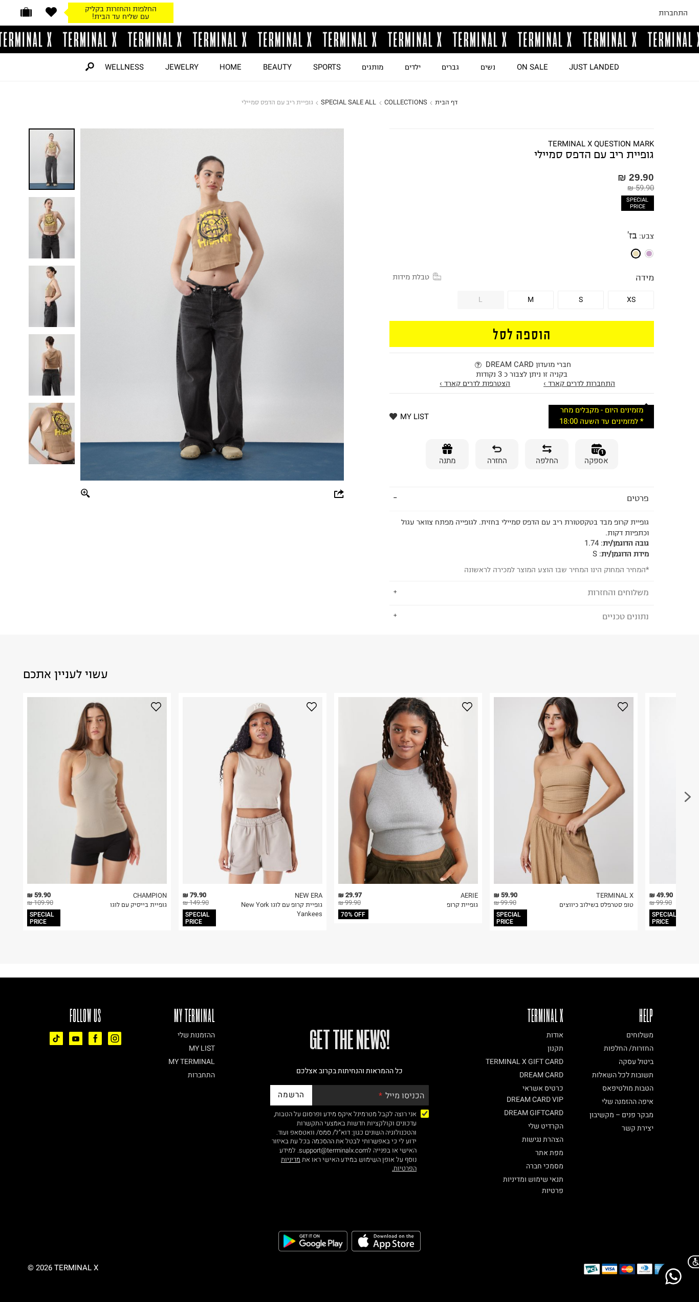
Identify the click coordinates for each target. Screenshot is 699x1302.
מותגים (372, 67)
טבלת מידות (410, 276)
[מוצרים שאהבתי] (51, 12)
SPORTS (327, 67)
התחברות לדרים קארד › (579, 383)
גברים (450, 67)
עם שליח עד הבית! (120, 16)
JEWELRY (182, 67)
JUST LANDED (594, 67)
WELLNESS (124, 67)
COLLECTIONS (405, 102)
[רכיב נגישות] (691, 1261)
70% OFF (353, 914)
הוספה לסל (522, 333)
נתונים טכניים (625, 616)
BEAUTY (277, 67)
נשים (487, 67)
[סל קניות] (26, 12)
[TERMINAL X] (349, 39)
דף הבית (446, 102)
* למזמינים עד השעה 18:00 (601, 421)
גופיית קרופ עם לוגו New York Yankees (281, 909)
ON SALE (532, 67)
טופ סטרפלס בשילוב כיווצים (596, 904)
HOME (231, 67)
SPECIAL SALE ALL (348, 102)
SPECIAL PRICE (637, 203)
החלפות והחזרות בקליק (121, 8)
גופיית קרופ (462, 904)
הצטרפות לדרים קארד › (475, 383)
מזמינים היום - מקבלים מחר (601, 410)
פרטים (638, 498)
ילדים (413, 67)
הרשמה (291, 1094)
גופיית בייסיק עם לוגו (138, 904)
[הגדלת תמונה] (86, 494)
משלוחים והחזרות (618, 592)
